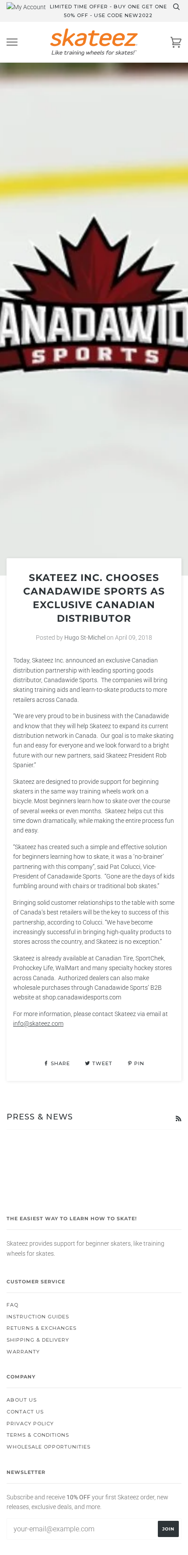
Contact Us (25, 1412)
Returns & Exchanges (42, 1328)
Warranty (23, 1352)
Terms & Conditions (38, 1435)
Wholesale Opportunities (49, 1447)
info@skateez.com (38, 1023)
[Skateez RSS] (178, 1118)
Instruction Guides (38, 1317)
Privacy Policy (30, 1423)
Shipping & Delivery (38, 1340)
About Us (22, 1400)
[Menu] (12, 42)
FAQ (12, 1305)
